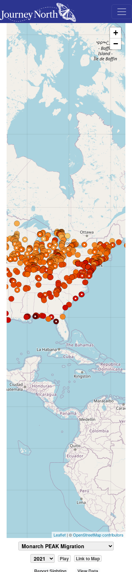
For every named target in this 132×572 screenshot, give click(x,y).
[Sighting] (67, 236)
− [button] (115, 43)
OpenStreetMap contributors (98, 535)
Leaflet (60, 535)
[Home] (41, 11)
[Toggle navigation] (121, 11)
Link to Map (88, 558)
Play (64, 558)
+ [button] (115, 32)
